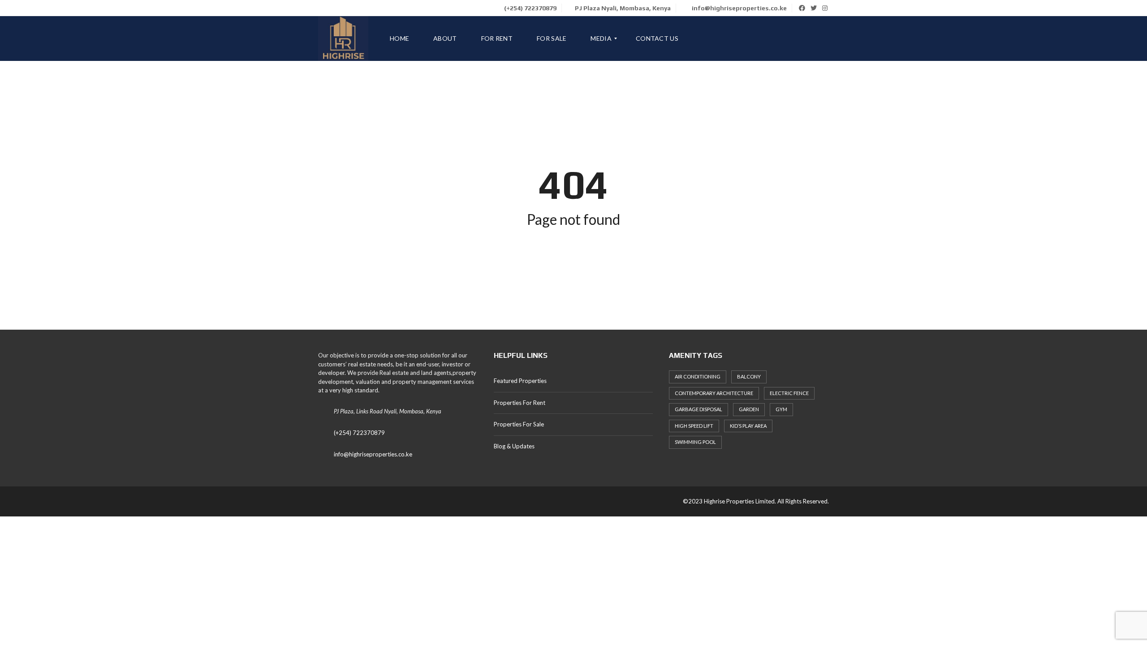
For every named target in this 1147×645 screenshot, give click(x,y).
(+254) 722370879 (529, 8)
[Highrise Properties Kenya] (343, 38)
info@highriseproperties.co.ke (738, 8)
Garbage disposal (698, 409)
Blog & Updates (514, 446)
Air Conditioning (697, 376)
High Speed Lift (694, 426)
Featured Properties (520, 380)
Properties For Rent (519, 402)
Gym (781, 409)
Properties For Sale (519, 424)
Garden (749, 409)
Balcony (749, 376)
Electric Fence (789, 393)
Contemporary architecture (714, 393)
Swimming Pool (695, 442)
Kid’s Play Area (748, 426)
